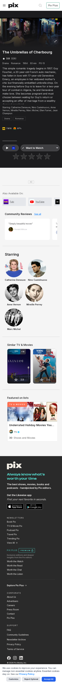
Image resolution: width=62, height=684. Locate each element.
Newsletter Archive (16, 639)
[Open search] (40, 5)
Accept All (48, 679)
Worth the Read (14, 565)
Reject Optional (31, 679)
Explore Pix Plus (15, 585)
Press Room (13, 609)
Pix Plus (11, 618)
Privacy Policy (14, 644)
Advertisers (12, 601)
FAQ (9, 630)
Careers (11, 605)
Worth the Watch (15, 561)
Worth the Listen (15, 574)
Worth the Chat (14, 569)
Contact (11, 613)
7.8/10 (9, 128)
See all (37, 214)
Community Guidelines (18, 634)
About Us (11, 597)
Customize (13, 679)
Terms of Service (15, 649)
